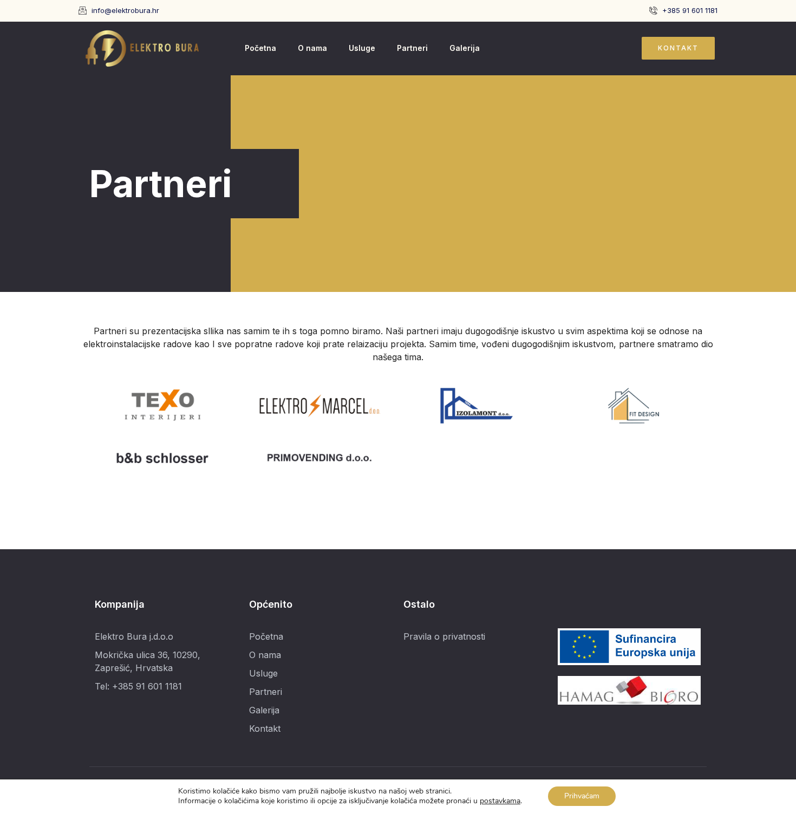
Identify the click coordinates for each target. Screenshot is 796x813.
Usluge (362, 48)
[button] (678, 48)
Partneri (412, 48)
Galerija (464, 48)
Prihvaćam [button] (581, 796)
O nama (312, 48)
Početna (260, 48)
